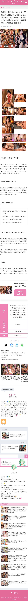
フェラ (11, 355)
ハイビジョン (4, 355)
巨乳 (20, 355)
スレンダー (21, 353)
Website (3, 424)
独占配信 (3, 357)
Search (26, 456)
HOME (15, 593)
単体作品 (16, 355)
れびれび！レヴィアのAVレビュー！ (14, 2)
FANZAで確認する (20, 293)
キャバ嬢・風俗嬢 (13, 353)
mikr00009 (9, 359)
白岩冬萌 (16, 359)
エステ (5, 353)
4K (2, 353)
